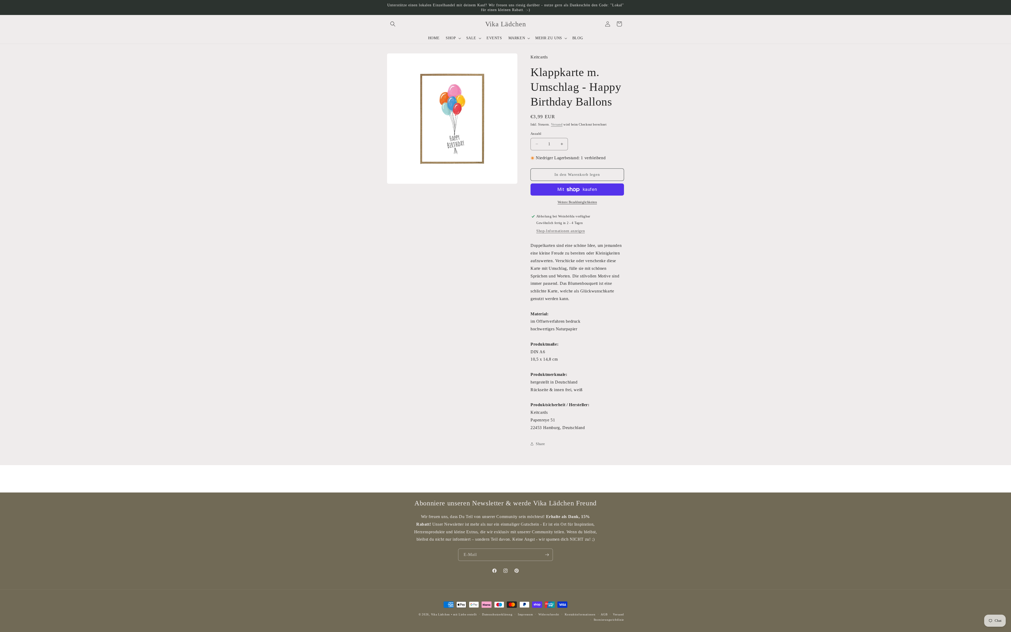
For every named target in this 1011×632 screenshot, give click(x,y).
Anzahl (536, 134)
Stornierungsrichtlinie (609, 619)
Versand (557, 124)
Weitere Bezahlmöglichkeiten (577, 202)
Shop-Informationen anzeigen (560, 231)
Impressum (525, 614)
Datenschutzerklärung (497, 614)
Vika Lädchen (440, 614)
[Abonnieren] (547, 555)
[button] (393, 24)
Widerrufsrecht (548, 614)
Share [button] (540, 444)
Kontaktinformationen (580, 614)
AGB (604, 614)
